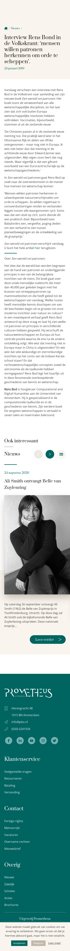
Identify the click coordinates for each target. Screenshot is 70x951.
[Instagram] (43, 740)
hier (37, 248)
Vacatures (11, 835)
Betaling (9, 785)
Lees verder (48, 639)
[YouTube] (31, 740)
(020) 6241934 (20, 729)
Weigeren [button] (38, 943)
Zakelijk (9, 884)
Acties (8, 898)
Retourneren (13, 778)
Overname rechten (17, 842)
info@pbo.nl (19, 722)
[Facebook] (8, 740)
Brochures (11, 905)
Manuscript (12, 828)
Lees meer (54, 943)
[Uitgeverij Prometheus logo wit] (28, 693)
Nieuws (15, 28)
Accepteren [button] (19, 943)
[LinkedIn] (20, 740)
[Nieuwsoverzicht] (61, 454)
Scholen (9, 891)
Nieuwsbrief (12, 849)
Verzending (12, 792)
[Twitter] (54, 740)
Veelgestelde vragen (18, 772)
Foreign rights (13, 821)
